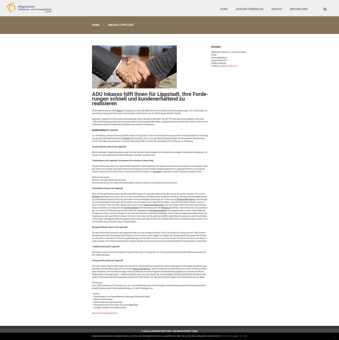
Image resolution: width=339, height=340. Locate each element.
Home (224, 9)
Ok (240, 336)
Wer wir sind (299, 9)
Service (276, 9)
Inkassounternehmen (141, 269)
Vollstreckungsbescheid (154, 205)
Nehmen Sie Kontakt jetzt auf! (104, 313)
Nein (245, 336)
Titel (155, 235)
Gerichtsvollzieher (131, 208)
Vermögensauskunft (158, 210)
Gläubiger (96, 197)
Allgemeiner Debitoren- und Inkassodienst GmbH (173, 331)
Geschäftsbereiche (250, 9)
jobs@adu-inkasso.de (228, 66)
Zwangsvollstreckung (186, 199)
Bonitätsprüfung (99, 130)
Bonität (127, 138)
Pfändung (165, 208)
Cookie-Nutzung (228, 336)
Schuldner (157, 172)
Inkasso (119, 111)
